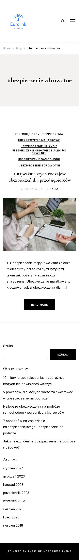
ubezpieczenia (52, 134)
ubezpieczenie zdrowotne (40, 165)
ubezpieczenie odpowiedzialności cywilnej (39, 151)
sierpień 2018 (13, 525)
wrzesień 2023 (14, 501)
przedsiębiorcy (27, 134)
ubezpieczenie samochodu (39, 159)
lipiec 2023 (11, 517)
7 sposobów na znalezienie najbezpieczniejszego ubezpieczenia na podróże (33, 427)
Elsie (38, 551)
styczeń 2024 (13, 468)
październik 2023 (16, 493)
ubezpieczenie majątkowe (39, 140)
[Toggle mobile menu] (72, 21)
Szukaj (8, 346)
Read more (39, 304)
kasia (54, 189)
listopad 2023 (13, 485)
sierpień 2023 (13, 509)
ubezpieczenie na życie (39, 146)
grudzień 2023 (14, 476)
